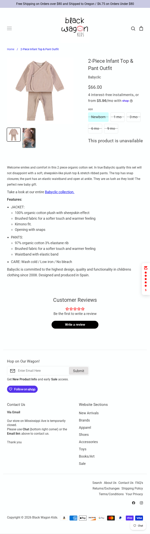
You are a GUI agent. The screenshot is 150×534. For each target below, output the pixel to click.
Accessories (88, 442)
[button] (146, 279)
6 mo (95, 128)
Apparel (85, 427)
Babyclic (94, 77)
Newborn (98, 117)
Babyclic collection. (59, 192)
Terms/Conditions (111, 494)
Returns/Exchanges (106, 488)
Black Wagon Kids (44, 517)
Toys (82, 449)
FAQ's (139, 483)
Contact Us (125, 483)
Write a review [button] (75, 324)
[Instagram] (141, 503)
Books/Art (87, 456)
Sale (82, 463)
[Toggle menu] (9, 28)
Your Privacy (134, 494)
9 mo (111, 128)
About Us (110, 483)
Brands (84, 420)
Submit (78, 371)
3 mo (134, 117)
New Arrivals (89, 413)
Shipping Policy (132, 488)
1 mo (117, 117)
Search (97, 483)
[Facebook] (134, 503)
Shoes (84, 434)
